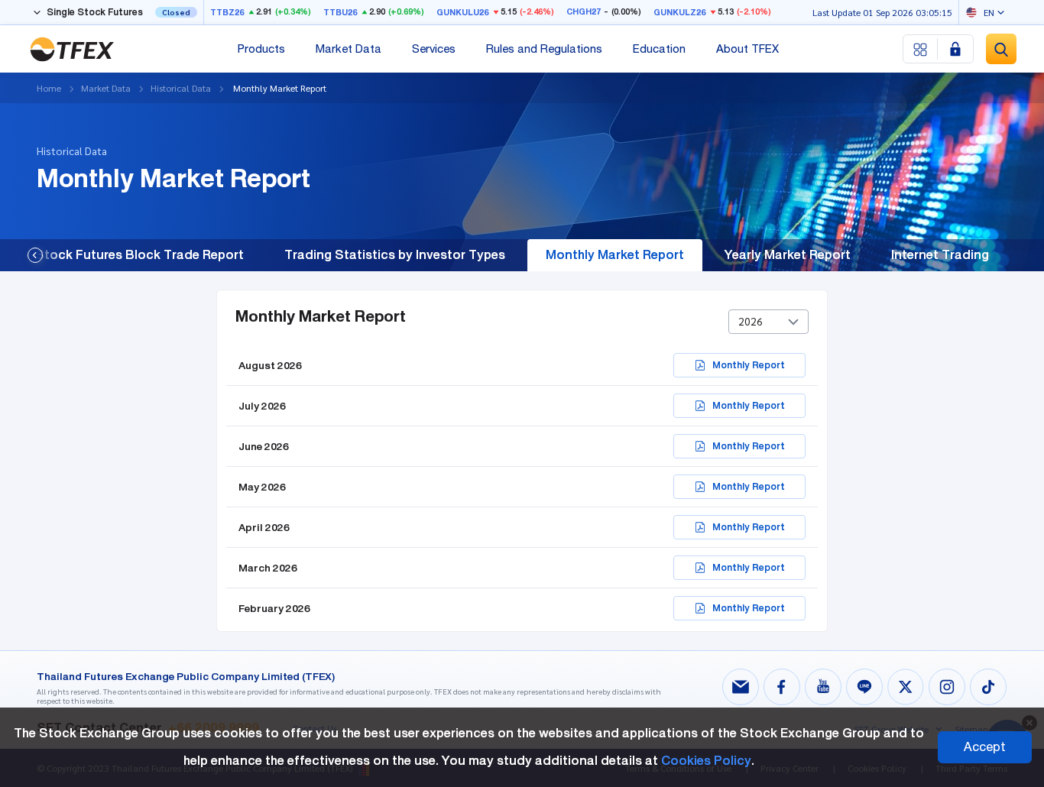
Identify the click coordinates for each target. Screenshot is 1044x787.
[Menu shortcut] (920, 49)
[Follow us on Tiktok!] (988, 687)
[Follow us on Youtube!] (823, 687)
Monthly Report (748, 365)
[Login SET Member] (955, 49)
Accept (985, 747)
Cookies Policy (706, 761)
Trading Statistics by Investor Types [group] (394, 255)
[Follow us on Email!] (740, 687)
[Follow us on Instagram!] (947, 687)
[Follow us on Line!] (864, 687)
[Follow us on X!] (906, 687)
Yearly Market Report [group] (788, 255)
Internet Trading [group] (940, 255)
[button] (35, 255)
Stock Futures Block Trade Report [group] (139, 255)
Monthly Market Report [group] (615, 255)
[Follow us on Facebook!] (782, 687)
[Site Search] (1001, 49)
